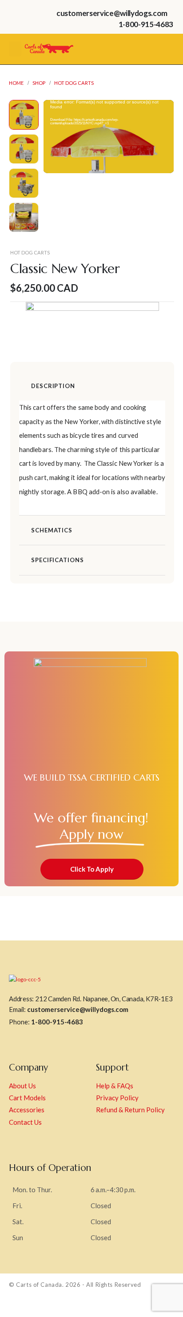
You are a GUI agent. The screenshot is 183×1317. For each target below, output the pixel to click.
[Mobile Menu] (15, 48)
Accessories (26, 1110)
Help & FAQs (114, 1086)
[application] (109, 136)
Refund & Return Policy (130, 1110)
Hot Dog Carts (30, 252)
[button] (53, 136)
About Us (22, 1086)
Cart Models (27, 1098)
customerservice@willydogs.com (77, 1009)
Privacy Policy (117, 1098)
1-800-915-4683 (57, 1022)
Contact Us (25, 1122)
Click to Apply (92, 869)
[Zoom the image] (48, 44)
